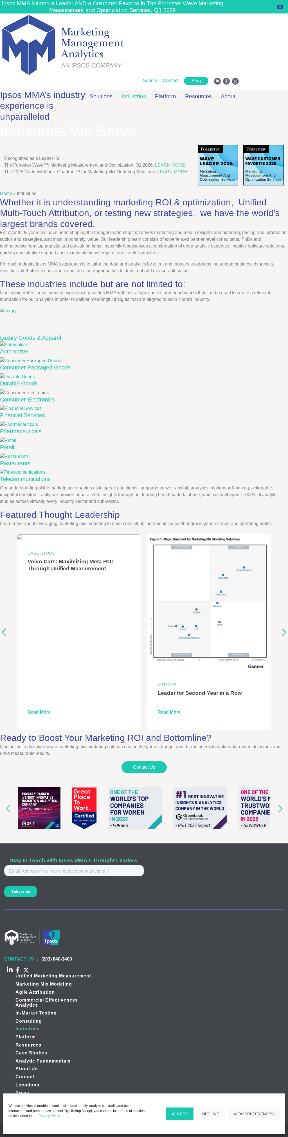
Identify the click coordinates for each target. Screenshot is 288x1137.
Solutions (101, 96)
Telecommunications (25, 479)
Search (150, 80)
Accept (180, 1114)
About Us (26, 1068)
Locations (27, 1084)
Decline (210, 1114)
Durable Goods (19, 383)
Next (284, 632)
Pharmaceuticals (20, 431)
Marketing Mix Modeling (43, 984)
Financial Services (22, 415)
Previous (4, 632)
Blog (196, 80)
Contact (170, 80)
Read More (39, 712)
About (228, 96)
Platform (165, 96)
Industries (134, 96)
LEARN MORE (170, 165)
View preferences (254, 1114)
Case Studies (31, 1052)
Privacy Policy (49, 1116)
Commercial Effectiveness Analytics (46, 1002)
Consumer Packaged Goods (35, 367)
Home (6, 193)
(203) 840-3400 (56, 959)
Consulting (28, 1021)
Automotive (14, 351)
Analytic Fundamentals (43, 1061)
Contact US (19, 959)
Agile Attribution (35, 992)
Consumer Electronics (27, 399)
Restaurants (15, 463)
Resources (198, 96)
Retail (7, 447)
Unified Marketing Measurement (53, 975)
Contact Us (144, 767)
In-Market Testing (36, 1013)
